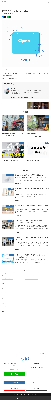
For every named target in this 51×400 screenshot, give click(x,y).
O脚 (2, 313)
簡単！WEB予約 (14, 382)
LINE (32, 97)
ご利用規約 (23, 394)
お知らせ (13, 13)
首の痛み (3, 283)
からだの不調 (4, 285)
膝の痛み (3, 308)
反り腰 (3, 306)
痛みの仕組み (4, 275)
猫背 (3, 288)
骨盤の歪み (4, 273)
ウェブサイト (14, 97)
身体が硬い (4, 301)
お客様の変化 (4, 303)
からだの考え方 (5, 278)
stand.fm (37, 388)
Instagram (21, 97)
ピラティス (4, 296)
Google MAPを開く (41, 353)
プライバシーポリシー (33, 394)
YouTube (27, 97)
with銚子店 (16, 394)
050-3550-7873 (14, 369)
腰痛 (3, 298)
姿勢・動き (4, 293)
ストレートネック (5, 280)
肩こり (3, 291)
